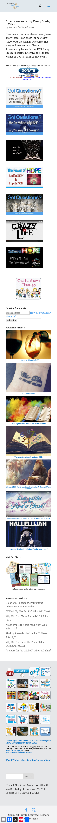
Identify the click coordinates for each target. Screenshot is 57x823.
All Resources (30, 785)
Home (9, 785)
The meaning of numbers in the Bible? (28, 457)
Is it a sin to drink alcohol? (29, 360)
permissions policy (14, 750)
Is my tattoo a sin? (28, 393)
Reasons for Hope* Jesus (21, 27)
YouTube (42, 789)
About (18, 785)
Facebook (30, 789)
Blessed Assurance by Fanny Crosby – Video (28, 23)
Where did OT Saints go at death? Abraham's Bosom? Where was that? (28, 488)
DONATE (24, 792)
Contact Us (12, 792)
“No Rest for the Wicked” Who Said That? (28, 650)
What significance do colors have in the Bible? (29, 424)
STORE (35, 792)
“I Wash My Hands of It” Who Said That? (28, 611)
